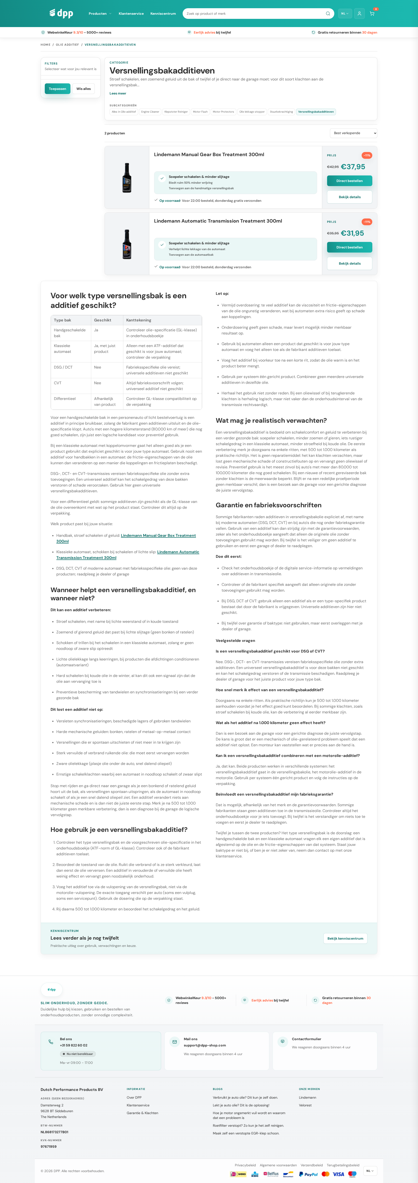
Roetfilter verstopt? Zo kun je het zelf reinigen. (248, 1125)
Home (46, 45)
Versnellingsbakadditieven (316, 111)
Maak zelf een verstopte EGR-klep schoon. (246, 1133)
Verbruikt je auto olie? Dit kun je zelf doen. (245, 1097)
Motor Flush (200, 111)
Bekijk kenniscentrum (345, 938)
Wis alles (83, 89)
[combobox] (258, 13)
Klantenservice (131, 13)
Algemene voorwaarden (278, 1165)
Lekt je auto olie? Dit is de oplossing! (241, 1105)
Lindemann (307, 1097)
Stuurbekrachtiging (281, 111)
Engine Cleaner (150, 111)
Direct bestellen (349, 181)
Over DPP (134, 1097)
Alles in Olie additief (124, 111)
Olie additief (67, 45)
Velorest (305, 1105)
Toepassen (57, 89)
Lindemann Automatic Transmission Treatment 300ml (218, 221)
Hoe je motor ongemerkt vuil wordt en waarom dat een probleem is (249, 1115)
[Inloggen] (359, 13)
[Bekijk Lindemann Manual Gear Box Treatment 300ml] (127, 177)
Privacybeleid (245, 1165)
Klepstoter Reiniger (176, 111)
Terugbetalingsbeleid (343, 1165)
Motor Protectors (223, 111)
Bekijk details (350, 197)
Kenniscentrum (163, 13)
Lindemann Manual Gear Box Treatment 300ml (209, 154)
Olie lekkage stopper (252, 111)
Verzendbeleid (312, 1165)
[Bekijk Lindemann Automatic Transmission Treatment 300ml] (127, 244)
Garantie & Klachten (142, 1113)
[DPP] (61, 13)
